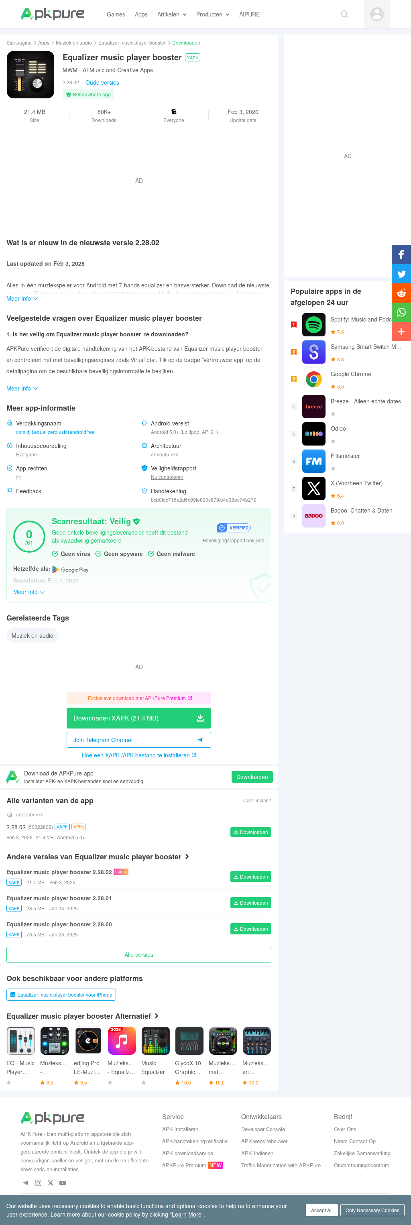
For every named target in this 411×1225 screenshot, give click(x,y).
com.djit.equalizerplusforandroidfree (55, 431)
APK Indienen (257, 1153)
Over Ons (345, 1129)
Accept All (322, 1210)
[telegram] (25, 1183)
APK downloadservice (187, 1153)
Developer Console (263, 1129)
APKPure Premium (184, 1165)
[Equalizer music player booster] (30, 75)
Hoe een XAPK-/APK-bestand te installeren (136, 755)
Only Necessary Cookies (372, 1210)
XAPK (192, 57)
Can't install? (257, 800)
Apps (43, 42)
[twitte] (50, 1183)
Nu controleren (167, 476)
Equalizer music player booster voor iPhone (64, 994)
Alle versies (138, 954)
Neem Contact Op (355, 1141)
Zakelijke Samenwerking (362, 1153)
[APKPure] (52, 14)
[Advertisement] (344, 155)
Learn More (186, 1214)
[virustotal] (136, 520)
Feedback (28, 491)
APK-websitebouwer (264, 1141)
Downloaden (252, 777)
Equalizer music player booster (132, 42)
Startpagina (19, 42)
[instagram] (38, 1183)
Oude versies (102, 82)
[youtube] (63, 1183)
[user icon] (377, 14)
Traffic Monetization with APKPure (281, 1165)
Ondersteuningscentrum (361, 1165)
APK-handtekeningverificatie (195, 1141)
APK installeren (180, 1129)
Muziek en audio (74, 42)
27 (19, 477)
